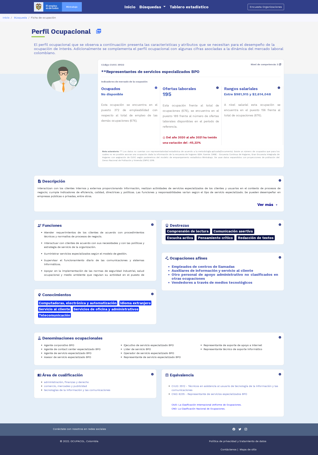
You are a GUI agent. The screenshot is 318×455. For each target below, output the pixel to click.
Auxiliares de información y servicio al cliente (212, 270)
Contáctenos (229, 449)
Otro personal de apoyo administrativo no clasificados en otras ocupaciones (225, 276)
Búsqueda (20, 17)
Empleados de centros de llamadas (203, 266)
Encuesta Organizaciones (266, 6)
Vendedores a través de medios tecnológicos (212, 282)
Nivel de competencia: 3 (266, 64)
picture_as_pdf (99, 31)
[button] (152, 7)
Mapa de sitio (248, 449)
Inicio (6, 17)
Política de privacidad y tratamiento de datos (238, 441)
